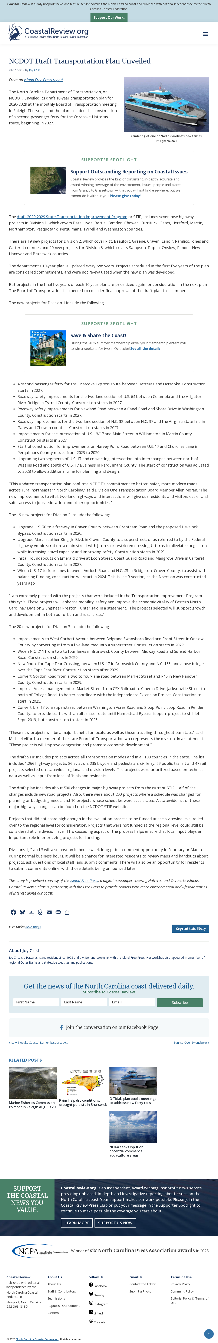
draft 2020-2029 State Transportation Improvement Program (72, 216)
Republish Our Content (63, 1305)
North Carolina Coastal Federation (22, 1294)
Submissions (56, 1298)
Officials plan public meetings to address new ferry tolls (132, 1100)
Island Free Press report (43, 79)
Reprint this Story (190, 929)
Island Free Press (84, 880)
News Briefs (33, 927)
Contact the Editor (142, 1284)
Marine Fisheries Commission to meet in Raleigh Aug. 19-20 (32, 1104)
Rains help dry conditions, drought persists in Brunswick (83, 1102)
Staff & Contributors (61, 1291)
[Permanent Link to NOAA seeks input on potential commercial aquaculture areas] (133, 1127)
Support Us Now (115, 1222)
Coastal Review (18, 4)
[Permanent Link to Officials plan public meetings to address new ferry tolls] (133, 1081)
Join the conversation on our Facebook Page (111, 1027)
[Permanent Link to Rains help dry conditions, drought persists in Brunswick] (83, 1081)
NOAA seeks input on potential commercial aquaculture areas (126, 1151)
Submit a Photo (140, 1291)
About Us (54, 1284)
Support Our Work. (109, 17)
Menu (207, 32)
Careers (53, 1312)
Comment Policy (182, 1291)
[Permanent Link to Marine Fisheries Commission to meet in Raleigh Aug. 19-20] (33, 1083)
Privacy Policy (180, 1284)
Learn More (77, 1222)
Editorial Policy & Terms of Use (189, 1300)
